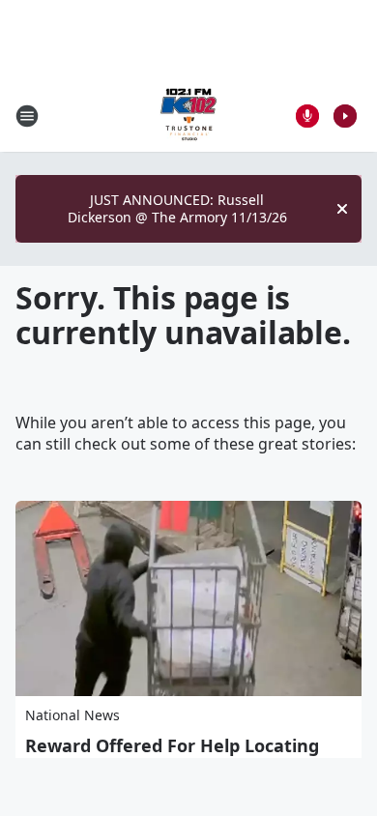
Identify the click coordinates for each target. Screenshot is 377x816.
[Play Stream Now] (345, 116)
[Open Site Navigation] (27, 116)
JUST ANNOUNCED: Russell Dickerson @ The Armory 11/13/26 (177, 208)
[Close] (342, 208)
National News (72, 715)
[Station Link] (189, 115)
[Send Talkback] (307, 116)
